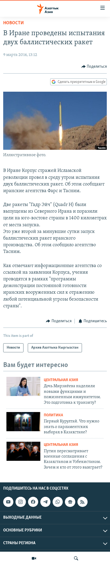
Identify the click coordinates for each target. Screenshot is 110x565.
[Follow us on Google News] (70, 502)
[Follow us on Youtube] (8, 502)
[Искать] (76, 558)
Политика (53, 415)
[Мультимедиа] (34, 558)
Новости (13, 23)
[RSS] (82, 502)
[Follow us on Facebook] (33, 502)
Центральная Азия (61, 380)
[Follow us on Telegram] (45, 502)
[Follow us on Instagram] (20, 502)
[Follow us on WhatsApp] (58, 502)
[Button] (94, 66)
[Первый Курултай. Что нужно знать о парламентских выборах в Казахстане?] (23, 421)
